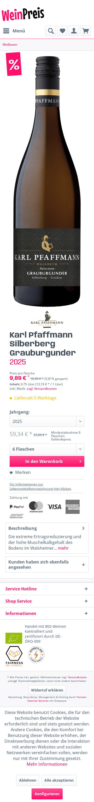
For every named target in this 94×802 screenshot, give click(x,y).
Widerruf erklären (47, 690)
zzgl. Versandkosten (42, 388)
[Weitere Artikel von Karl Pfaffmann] (47, 319)
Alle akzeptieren (59, 780)
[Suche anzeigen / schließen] (50, 31)
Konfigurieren (47, 793)
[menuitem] (14, 31)
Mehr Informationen (47, 764)
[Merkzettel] (62, 31)
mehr (63, 548)
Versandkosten (77, 677)
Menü (19, 31)
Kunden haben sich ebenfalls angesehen (38, 564)
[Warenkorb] (85, 31)
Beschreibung (22, 528)
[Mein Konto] (74, 31)
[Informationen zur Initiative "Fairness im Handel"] (14, 656)
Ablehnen (27, 780)
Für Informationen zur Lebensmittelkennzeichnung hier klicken (40, 486)
